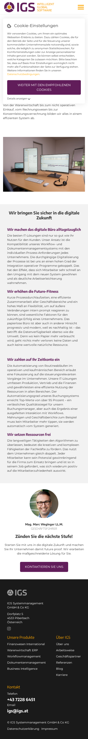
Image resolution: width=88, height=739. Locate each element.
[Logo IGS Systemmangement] (32, 7)
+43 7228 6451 (21, 699)
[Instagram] (10, 629)
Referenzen (64, 662)
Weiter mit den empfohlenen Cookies (44, 87)
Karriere (62, 675)
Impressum (49, 729)
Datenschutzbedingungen (23, 74)
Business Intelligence (22, 669)
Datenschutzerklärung (23, 729)
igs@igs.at (17, 710)
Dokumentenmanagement (26, 662)
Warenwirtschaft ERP (22, 650)
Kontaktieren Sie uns (44, 567)
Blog (59, 669)
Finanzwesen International (26, 644)
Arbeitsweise (65, 650)
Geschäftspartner (68, 656)
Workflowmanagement (24, 656)
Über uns (62, 644)
